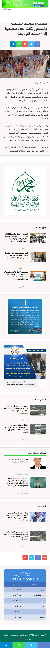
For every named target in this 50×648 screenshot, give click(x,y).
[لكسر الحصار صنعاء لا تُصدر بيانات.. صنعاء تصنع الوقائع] (38, 463)
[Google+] (44, 557)
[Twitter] (31, 557)
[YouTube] (25, 557)
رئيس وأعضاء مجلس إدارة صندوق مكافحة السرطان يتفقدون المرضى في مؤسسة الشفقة (16, 255)
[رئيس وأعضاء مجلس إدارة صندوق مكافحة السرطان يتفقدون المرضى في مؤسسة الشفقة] (38, 257)
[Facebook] (38, 557)
